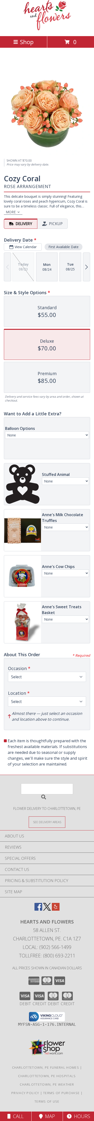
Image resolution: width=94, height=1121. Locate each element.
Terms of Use (47, 1101)
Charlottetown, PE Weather (47, 1084)
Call (17, 1116)
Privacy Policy (25, 1093)
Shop (27, 42)
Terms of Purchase (61, 1093)
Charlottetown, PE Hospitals (47, 1076)
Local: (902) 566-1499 (47, 947)
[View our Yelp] (56, 909)
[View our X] (47, 909)
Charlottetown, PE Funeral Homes (45, 1067)
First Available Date (63, 247)
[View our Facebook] (38, 909)
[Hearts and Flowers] (47, 29)
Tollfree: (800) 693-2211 (47, 955)
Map (49, 1116)
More (11, 212)
